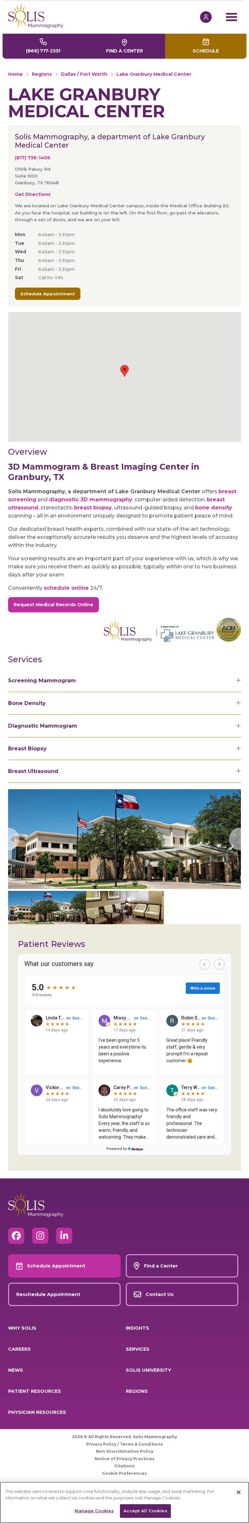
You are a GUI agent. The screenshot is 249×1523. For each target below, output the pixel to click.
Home (15, 74)
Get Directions (33, 194)
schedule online (66, 588)
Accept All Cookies (145, 1510)
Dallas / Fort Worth (84, 74)
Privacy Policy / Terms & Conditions (124, 1444)
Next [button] (235, 839)
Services (137, 1349)
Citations (124, 1465)
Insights (137, 1328)
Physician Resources (37, 1412)
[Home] (104, 15)
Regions (42, 74)
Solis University (148, 1370)
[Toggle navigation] (233, 17)
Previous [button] (13, 839)
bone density (213, 508)
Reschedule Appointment (48, 1294)
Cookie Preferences (124, 1473)
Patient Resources (34, 1391)
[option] (124, 839)
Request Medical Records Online (53, 605)
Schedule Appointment (47, 293)
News (15, 1370)
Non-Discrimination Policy (124, 1451)
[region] (124, 1502)
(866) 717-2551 (43, 51)
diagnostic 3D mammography (90, 499)
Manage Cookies (94, 1510)
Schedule (206, 51)
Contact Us (159, 1294)
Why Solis (22, 1328)
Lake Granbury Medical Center (153, 74)
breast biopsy (93, 508)
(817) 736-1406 (32, 157)
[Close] (238, 1492)
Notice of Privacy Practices (124, 1458)
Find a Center (124, 51)
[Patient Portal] (209, 17)
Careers (19, 1349)
